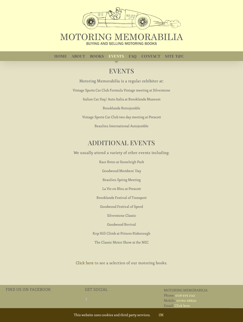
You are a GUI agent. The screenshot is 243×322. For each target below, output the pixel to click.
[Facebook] (86, 299)
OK (161, 315)
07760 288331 (186, 300)
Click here (182, 306)
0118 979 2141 (185, 295)
